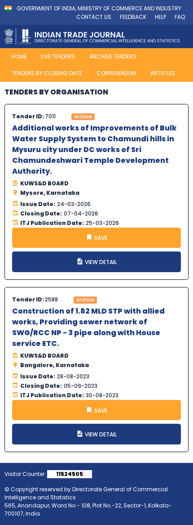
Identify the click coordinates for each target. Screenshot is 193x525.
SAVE (100, 238)
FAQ (180, 17)
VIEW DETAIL (100, 262)
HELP (160, 17)
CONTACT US (93, 17)
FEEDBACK (133, 17)
